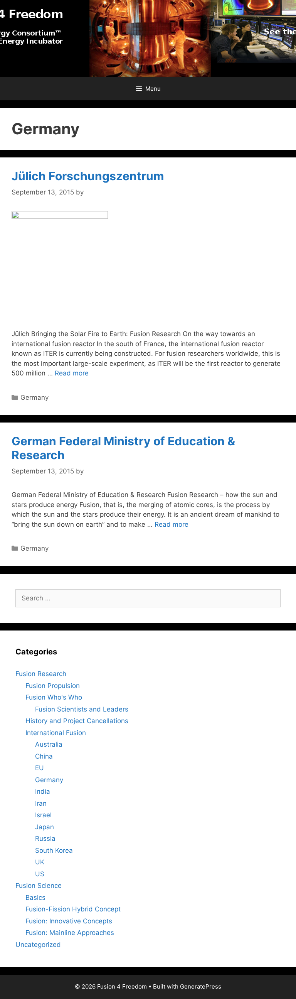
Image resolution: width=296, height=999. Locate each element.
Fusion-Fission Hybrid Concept (73, 909)
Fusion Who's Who (53, 697)
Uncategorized (38, 944)
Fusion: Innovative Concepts (68, 921)
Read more (72, 373)
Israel (43, 815)
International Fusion (55, 733)
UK (39, 862)
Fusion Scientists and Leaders (81, 709)
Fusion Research (40, 674)
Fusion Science (38, 885)
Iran (41, 803)
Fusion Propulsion (52, 686)
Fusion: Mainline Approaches (69, 932)
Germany (34, 397)
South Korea (54, 850)
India (42, 791)
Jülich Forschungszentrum (88, 176)
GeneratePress (200, 986)
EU (39, 768)
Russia (45, 838)
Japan (44, 827)
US (39, 874)
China (44, 756)
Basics (35, 897)
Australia (48, 744)
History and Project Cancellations (76, 721)
